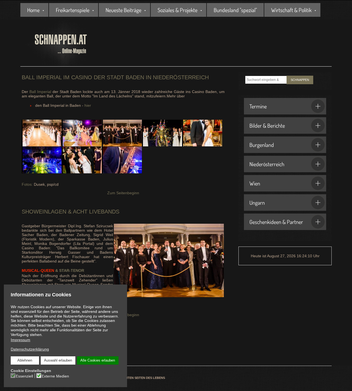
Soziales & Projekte (177, 9)
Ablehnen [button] (24, 360)
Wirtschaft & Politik (291, 9)
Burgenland (261, 144)
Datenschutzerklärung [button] (30, 349)
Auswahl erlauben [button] (58, 360)
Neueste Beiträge (123, 9)
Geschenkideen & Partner (276, 221)
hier (87, 105)
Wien (254, 183)
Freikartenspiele (72, 9)
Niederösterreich (266, 164)
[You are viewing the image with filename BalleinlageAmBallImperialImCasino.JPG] (162, 133)
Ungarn (257, 202)
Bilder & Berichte (267, 125)
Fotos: (28, 184)
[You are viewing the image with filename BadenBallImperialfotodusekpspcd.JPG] (122, 133)
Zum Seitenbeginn (123, 193)
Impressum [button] (20, 340)
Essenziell (24, 376)
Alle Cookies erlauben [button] (97, 360)
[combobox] (266, 80)
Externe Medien (55, 376)
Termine (258, 106)
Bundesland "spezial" (235, 9)
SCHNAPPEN (300, 79)
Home (33, 9)
